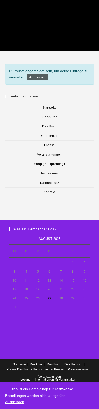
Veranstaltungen (49, 154)
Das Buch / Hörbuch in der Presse (40, 369)
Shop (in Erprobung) (49, 164)
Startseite (49, 107)
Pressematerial (78, 369)
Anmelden (37, 77)
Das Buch (49, 126)
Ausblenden (14, 402)
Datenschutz (49, 183)
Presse (49, 145)
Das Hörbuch (50, 136)
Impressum (49, 173)
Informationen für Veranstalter (55, 379)
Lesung (25, 379)
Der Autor (49, 117)
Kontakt (49, 192)
